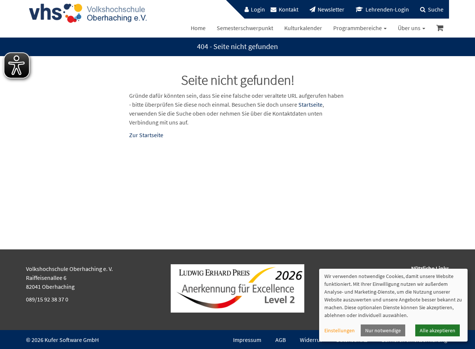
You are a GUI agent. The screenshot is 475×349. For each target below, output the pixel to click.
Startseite (310, 104)
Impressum (247, 339)
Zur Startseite (146, 135)
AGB (280, 339)
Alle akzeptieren (437, 330)
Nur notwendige (383, 330)
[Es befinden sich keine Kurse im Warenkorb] (440, 28)
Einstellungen (339, 330)
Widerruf (311, 339)
